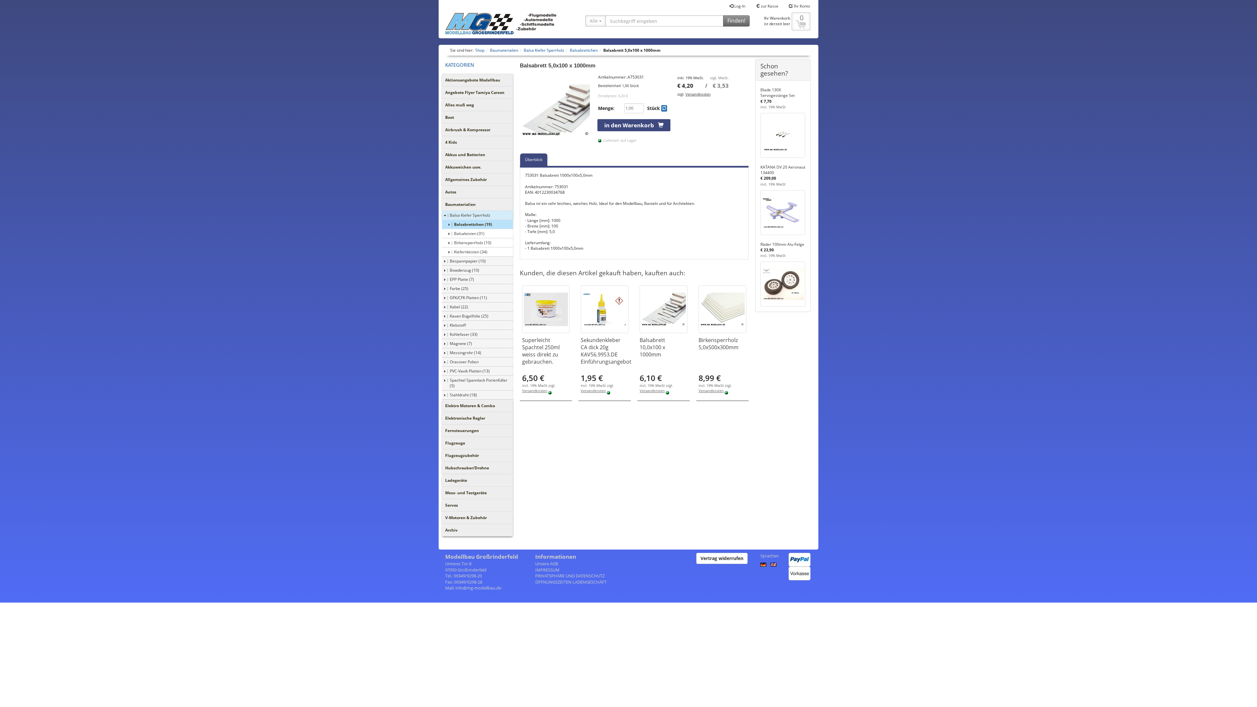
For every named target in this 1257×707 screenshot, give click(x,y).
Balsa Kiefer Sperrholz (470, 215)
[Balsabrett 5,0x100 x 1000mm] (555, 110)
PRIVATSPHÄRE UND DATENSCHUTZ (570, 576)
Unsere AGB (546, 564)
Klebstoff (458, 325)
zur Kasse (769, 6)
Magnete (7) (461, 343)
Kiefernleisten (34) (470, 252)
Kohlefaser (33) (464, 334)
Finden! (736, 20)
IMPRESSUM (547, 570)
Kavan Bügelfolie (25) (469, 316)
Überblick (533, 159)
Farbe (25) (459, 288)
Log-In (739, 6)
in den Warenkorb (631, 125)
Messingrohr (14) (465, 352)
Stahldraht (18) (463, 395)
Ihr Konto (801, 6)
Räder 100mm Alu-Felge (782, 244)
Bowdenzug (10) (464, 270)
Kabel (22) (459, 307)
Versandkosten (698, 94)
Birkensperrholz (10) (472, 242)
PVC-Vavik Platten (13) (470, 371)
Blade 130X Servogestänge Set (777, 92)
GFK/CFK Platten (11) (468, 297)
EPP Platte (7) (462, 279)
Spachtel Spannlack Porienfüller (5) (478, 383)
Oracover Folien (464, 362)
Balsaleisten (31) (469, 233)
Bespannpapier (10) (468, 261)
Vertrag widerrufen (722, 558)
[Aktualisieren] (664, 108)
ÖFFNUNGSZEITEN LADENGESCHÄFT (571, 582)
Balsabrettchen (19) (473, 224)
